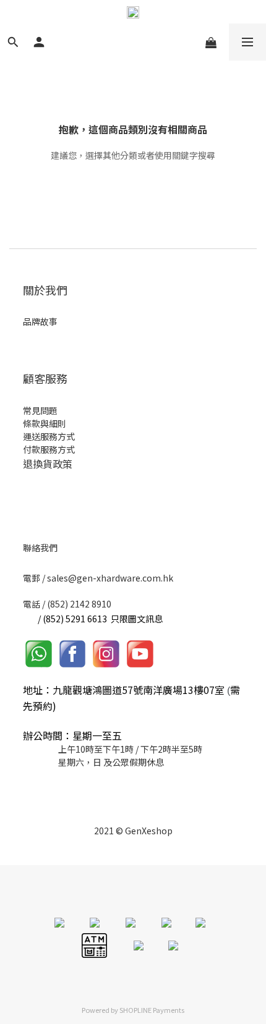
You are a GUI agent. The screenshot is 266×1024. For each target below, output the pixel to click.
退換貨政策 (47, 463)
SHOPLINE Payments (151, 1010)
